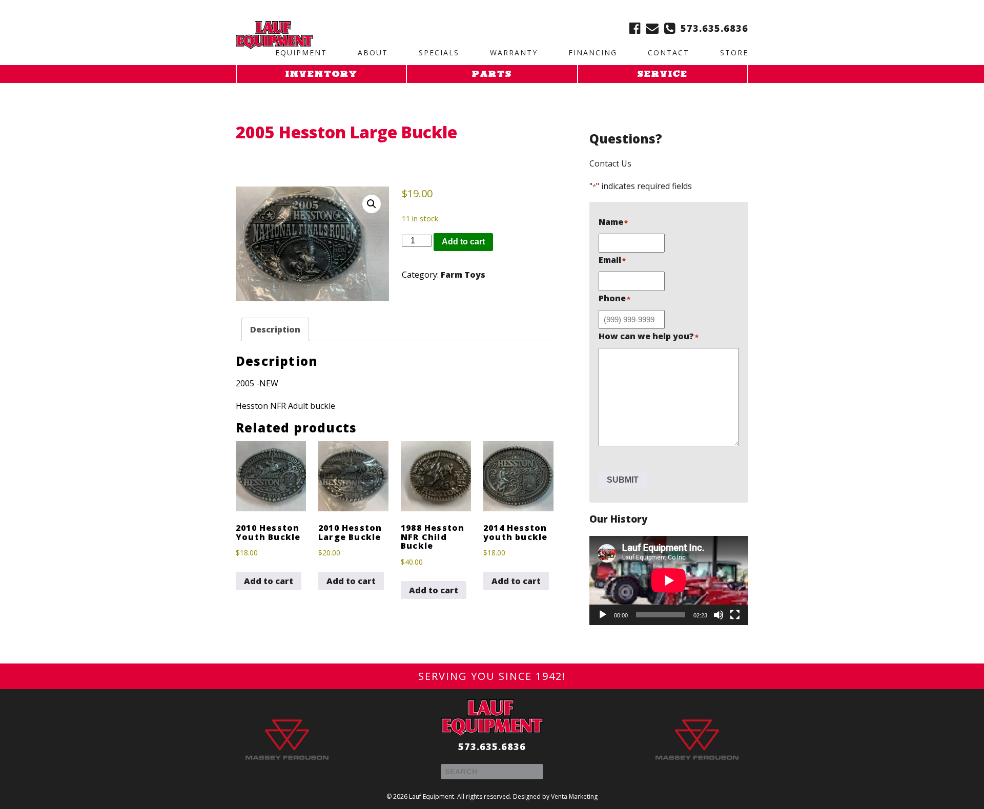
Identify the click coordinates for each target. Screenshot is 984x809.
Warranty (514, 52)
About (373, 52)
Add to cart (463, 241)
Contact (668, 52)
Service (663, 74)
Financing (592, 52)
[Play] (603, 615)
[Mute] (718, 615)
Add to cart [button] (268, 581)
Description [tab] (275, 329)
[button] (371, 204)
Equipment (301, 52)
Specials (439, 52)
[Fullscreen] (735, 615)
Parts (492, 74)
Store (734, 52)
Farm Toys (463, 274)
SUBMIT (623, 479)
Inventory (321, 74)
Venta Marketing (574, 796)
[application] (668, 580)
